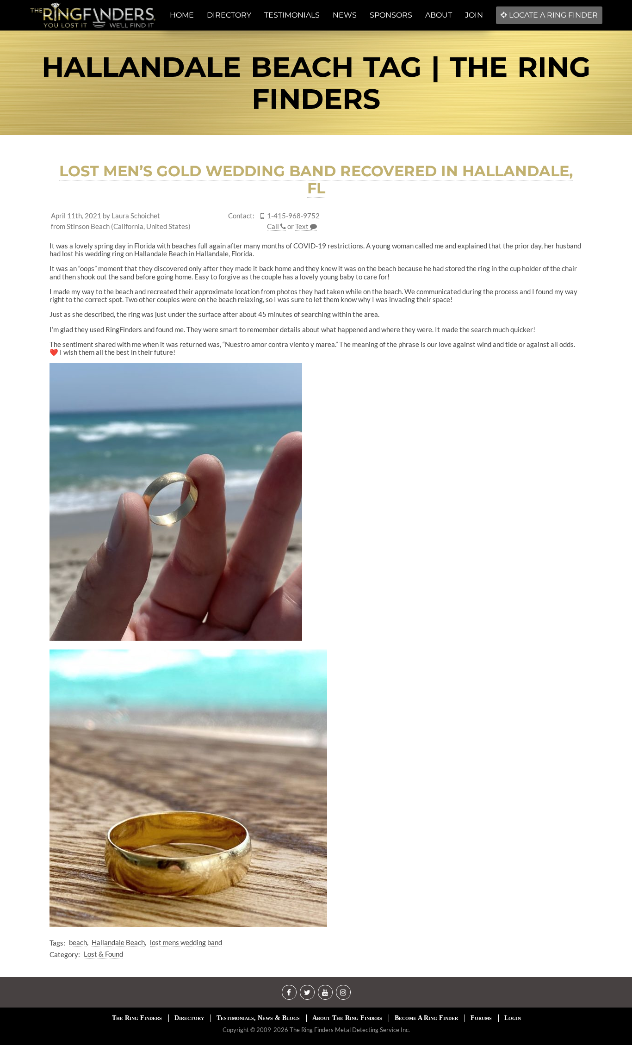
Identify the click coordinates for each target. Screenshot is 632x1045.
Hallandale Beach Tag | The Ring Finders (316, 83)
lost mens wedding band (186, 942)
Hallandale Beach (118, 942)
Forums (481, 1017)
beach (78, 942)
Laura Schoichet (136, 216)
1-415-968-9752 (293, 216)
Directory (189, 1017)
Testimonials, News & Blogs (258, 1017)
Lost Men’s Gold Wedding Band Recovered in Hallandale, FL (316, 179)
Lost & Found (103, 954)
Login (512, 1017)
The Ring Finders (137, 1017)
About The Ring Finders (347, 1017)
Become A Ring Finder (426, 1017)
